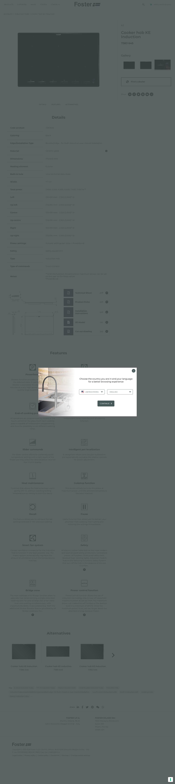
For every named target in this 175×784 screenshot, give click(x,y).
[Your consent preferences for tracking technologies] (170, 779)
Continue (105, 403)
